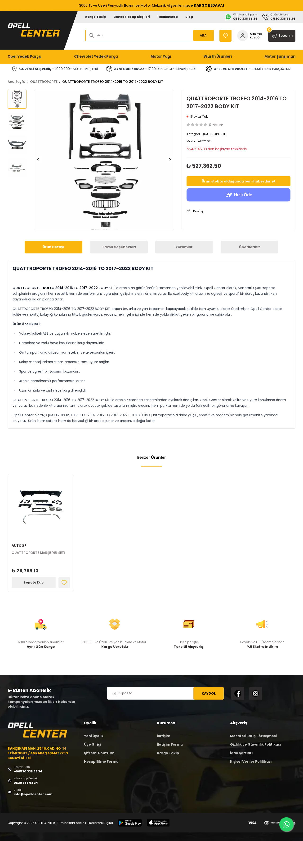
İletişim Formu (170, 744)
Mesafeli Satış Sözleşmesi (253, 736)
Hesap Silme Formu (101, 761)
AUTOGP (204, 141)
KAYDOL (209, 693)
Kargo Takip (95, 16)
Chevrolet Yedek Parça (96, 56)
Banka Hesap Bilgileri (132, 16)
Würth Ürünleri (218, 56)
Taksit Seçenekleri (119, 247)
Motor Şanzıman (279, 56)
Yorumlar (184, 247)
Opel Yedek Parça (24, 56)
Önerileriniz (249, 247)
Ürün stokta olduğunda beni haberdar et (239, 181)
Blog (189, 16)
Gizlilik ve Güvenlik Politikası (255, 744)
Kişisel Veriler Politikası (251, 761)
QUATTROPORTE (44, 81)
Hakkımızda (167, 16)
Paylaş (198, 211)
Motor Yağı (161, 56)
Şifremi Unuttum (99, 753)
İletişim (163, 736)
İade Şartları (241, 753)
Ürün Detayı (53, 247)
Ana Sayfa (16, 81)
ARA (203, 35)
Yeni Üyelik (93, 736)
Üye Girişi (92, 744)
